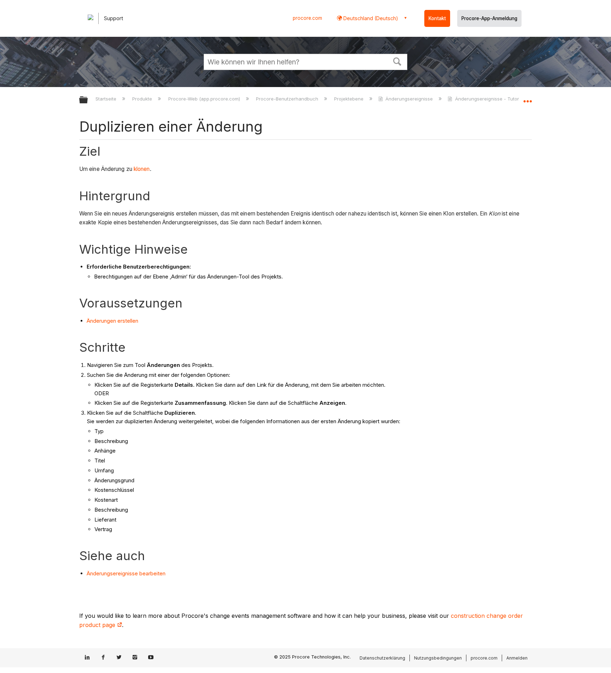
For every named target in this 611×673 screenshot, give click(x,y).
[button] (397, 61)
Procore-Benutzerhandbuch (288, 99)
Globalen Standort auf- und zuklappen (527, 98)
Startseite (106, 99)
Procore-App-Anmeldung (489, 18)
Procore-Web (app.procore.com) (204, 99)
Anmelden (517, 658)
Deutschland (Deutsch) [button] (370, 18)
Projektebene (349, 99)
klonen (142, 169)
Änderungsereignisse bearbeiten (126, 573)
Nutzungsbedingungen (438, 658)
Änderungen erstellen (112, 320)
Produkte (142, 99)
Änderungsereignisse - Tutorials (491, 99)
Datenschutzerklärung (382, 658)
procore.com (307, 18)
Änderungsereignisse (409, 99)
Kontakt (437, 18)
